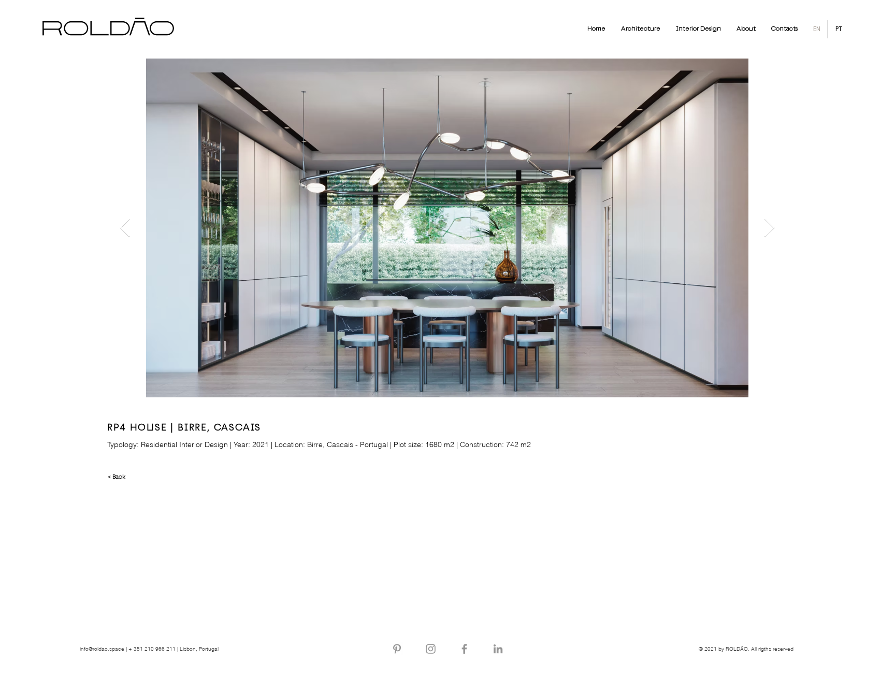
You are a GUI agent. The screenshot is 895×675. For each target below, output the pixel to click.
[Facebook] (464, 648)
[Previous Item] (125, 228)
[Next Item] (769, 228)
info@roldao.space (102, 648)
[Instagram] (430, 648)
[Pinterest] (397, 648)
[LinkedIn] (498, 648)
